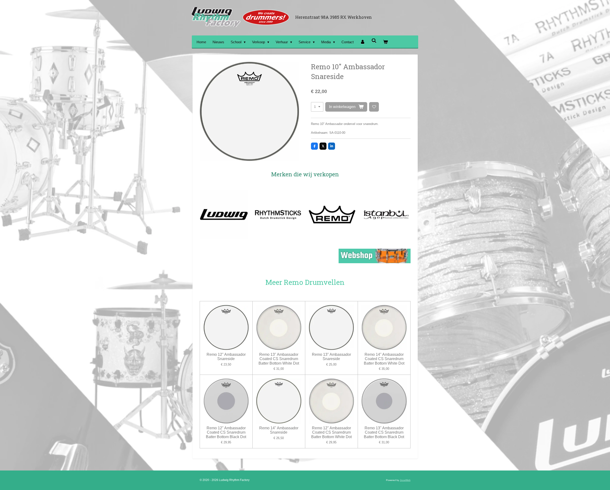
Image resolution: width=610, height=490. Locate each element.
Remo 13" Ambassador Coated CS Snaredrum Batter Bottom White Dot (279, 358)
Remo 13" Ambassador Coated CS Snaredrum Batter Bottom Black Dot (384, 432)
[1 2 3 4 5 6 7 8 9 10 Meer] (317, 107)
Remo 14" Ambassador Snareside (278, 430)
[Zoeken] (374, 40)
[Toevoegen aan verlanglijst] (374, 107)
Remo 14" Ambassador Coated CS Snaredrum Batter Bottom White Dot (384, 358)
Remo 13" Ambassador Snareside (331, 356)
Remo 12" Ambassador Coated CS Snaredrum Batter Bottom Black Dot (226, 432)
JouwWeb (405, 480)
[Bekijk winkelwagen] (385, 42)
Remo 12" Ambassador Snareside (226, 356)
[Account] (362, 42)
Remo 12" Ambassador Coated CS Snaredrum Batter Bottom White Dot (331, 432)
